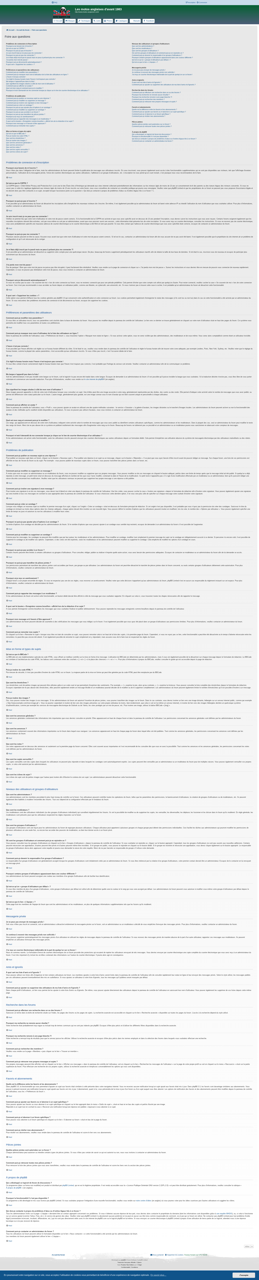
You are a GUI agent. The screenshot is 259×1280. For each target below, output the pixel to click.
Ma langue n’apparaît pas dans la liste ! (20, 81)
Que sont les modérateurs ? (142, 48)
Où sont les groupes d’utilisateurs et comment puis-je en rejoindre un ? (158, 53)
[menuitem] (54, 2)
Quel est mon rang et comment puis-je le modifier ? (24, 88)
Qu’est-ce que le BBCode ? (16, 134)
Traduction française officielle (126, 1262)
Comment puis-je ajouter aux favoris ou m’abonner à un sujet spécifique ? (159, 112)
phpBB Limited (68, 1185)
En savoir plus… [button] (158, 1275)
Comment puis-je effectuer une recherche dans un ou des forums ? (156, 92)
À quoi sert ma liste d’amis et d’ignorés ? (146, 82)
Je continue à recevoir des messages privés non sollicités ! (153, 72)
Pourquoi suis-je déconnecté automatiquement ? (24, 62)
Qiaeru (139, 1262)
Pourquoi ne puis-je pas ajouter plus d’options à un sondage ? (29, 107)
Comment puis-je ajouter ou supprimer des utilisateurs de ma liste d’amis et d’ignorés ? (164, 85)
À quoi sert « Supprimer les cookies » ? (20, 64)
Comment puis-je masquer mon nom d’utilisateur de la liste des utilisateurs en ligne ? (37, 75)
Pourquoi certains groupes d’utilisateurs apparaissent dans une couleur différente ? (162, 58)
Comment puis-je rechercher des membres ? (148, 99)
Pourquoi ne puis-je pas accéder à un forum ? (23, 112)
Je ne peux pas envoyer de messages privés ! (148, 70)
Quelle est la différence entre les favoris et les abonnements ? (154, 109)
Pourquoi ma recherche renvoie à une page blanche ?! (152, 97)
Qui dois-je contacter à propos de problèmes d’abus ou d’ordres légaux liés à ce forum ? (164, 139)
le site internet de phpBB (93, 379)
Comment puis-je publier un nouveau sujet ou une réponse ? (28, 98)
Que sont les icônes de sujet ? (17, 152)
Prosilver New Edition (127, 1265)
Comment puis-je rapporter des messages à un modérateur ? (28, 119)
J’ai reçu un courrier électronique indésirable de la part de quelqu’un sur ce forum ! (162, 75)
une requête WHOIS (224, 1214)
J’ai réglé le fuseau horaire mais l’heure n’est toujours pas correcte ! (31, 79)
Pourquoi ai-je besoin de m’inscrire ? (19, 46)
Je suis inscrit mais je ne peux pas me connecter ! (24, 53)
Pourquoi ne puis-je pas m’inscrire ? (19, 51)
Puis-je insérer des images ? (16, 140)
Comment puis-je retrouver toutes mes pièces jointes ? (152, 126)
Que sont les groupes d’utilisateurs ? (145, 51)
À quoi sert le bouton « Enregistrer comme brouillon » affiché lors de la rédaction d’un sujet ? (40, 121)
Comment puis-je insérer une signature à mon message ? (27, 103)
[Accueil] (63, 12)
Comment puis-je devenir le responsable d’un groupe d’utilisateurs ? (157, 55)
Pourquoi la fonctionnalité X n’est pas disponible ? (150, 136)
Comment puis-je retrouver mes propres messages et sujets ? (154, 102)
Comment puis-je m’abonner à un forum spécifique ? (151, 114)
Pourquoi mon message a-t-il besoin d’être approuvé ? (26, 123)
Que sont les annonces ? (15, 145)
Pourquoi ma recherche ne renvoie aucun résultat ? (151, 95)
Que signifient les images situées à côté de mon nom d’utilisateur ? (30, 84)
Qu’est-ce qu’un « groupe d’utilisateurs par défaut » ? (151, 60)
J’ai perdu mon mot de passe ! (17, 60)
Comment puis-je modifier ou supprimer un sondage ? (26, 110)
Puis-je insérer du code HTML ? (17, 136)
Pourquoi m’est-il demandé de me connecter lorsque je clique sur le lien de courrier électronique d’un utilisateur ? (47, 90)
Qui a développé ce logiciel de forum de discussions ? (151, 134)
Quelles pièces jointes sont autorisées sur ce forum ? (151, 124)
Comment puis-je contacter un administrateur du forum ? (152, 141)
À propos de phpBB (13, 1188)
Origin (140, 1265)
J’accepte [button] (243, 1275)
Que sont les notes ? (13, 147)
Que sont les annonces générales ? (19, 143)
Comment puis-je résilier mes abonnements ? (148, 116)
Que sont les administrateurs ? (143, 46)
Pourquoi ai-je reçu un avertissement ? (20, 117)
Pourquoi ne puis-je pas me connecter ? (20, 55)
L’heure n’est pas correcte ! (16, 77)
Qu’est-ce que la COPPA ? (15, 48)
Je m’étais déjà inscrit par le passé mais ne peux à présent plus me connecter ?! (35, 58)
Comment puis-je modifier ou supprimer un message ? (26, 101)
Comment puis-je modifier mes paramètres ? (22, 72)
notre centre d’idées (143, 1201)
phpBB (123, 1260)
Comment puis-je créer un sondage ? (19, 105)
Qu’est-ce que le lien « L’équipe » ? (145, 62)
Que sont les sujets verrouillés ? (17, 150)
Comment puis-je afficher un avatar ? (19, 86)
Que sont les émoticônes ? (15, 138)
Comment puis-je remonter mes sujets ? (20, 126)
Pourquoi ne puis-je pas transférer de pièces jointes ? (25, 114)
